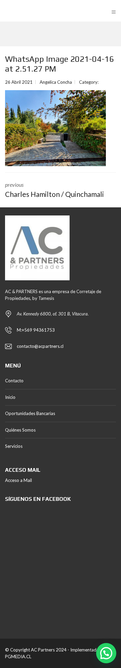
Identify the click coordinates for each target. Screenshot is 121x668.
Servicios (14, 446)
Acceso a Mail (18, 480)
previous (54, 189)
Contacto (14, 380)
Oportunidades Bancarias (30, 413)
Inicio (10, 397)
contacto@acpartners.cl (40, 346)
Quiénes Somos (20, 430)
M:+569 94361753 (36, 330)
